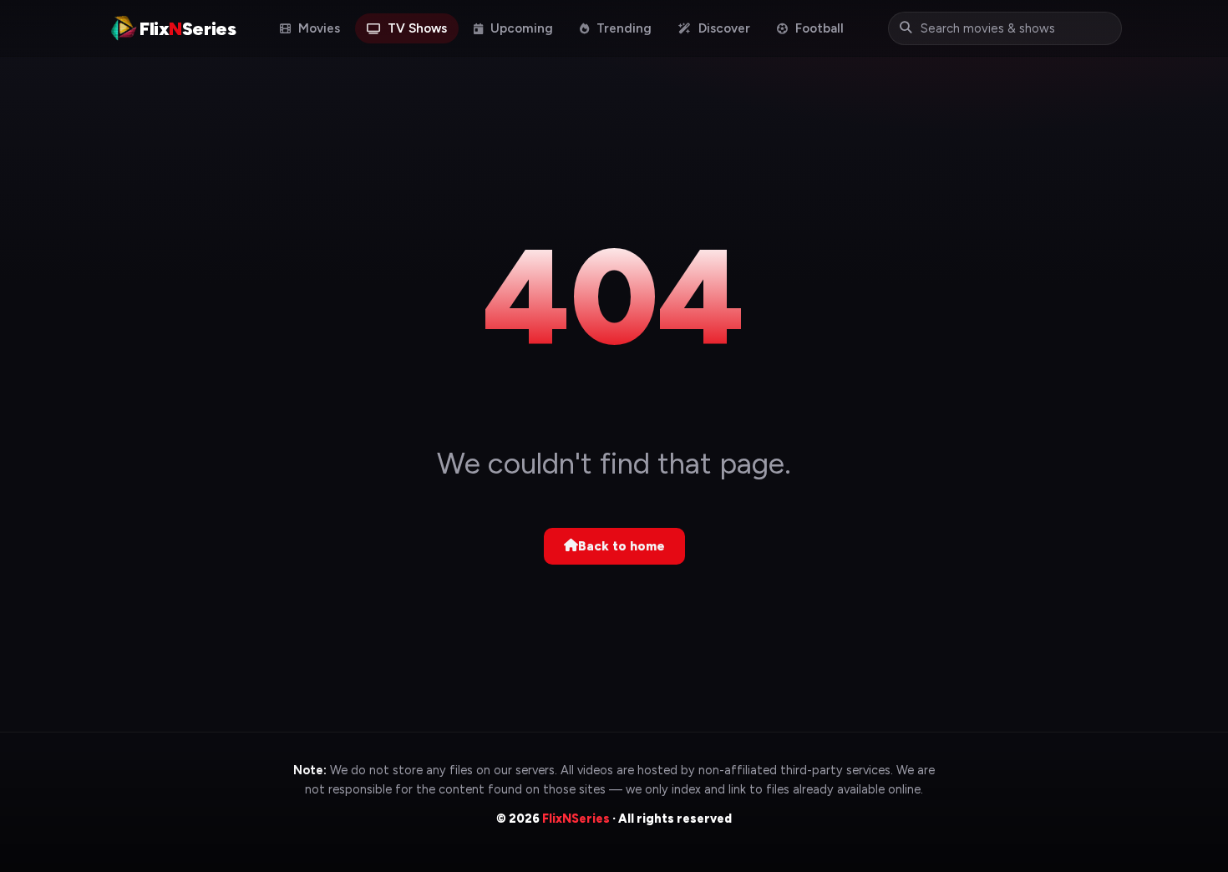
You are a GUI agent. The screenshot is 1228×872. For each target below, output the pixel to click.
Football (818, 28)
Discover (722, 28)
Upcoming (520, 28)
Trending (622, 28)
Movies (317, 28)
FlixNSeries (576, 818)
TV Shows (415, 28)
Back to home (621, 546)
